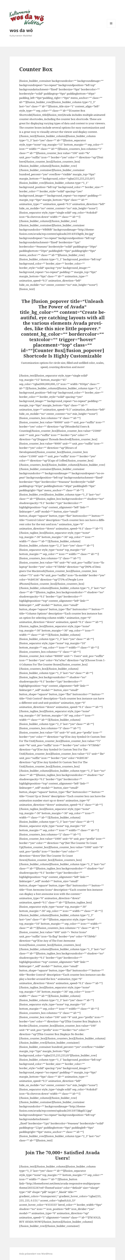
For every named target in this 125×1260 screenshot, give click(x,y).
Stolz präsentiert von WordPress (35, 1253)
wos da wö (21, 30)
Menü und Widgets (111, 27)
